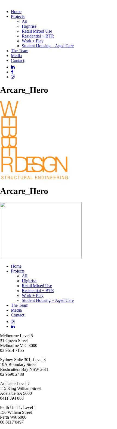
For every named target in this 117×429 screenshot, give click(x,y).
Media (16, 55)
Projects (17, 16)
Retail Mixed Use (37, 31)
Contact (17, 60)
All (24, 21)
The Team (19, 50)
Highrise (29, 26)
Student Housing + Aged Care (48, 45)
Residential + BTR (38, 36)
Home (16, 11)
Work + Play (33, 41)
